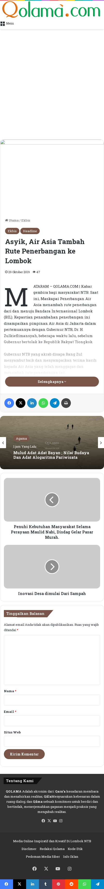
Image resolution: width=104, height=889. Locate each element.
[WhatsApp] (43, 403)
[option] (52, 442)
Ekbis (25, 220)
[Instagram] (61, 821)
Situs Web (12, 732)
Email (10, 711)
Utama (13, 220)
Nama (10, 691)
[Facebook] (9, 403)
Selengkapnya (51, 381)
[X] (20, 403)
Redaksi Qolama (52, 849)
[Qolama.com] (52, 9)
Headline (30, 231)
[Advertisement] (52, 85)
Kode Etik (75, 849)
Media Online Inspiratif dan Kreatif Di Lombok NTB (52, 841)
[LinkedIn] (32, 403)
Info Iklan (70, 856)
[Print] (66, 403)
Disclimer (29, 849)
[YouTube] (55, 821)
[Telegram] (54, 403)
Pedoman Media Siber (43, 856)
